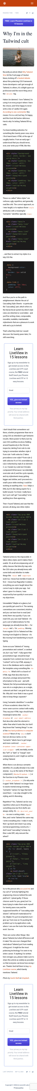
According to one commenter (14, 112)
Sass (25, 486)
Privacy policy (18, 1088)
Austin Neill (14, 978)
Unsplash (25, 978)
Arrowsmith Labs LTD (24, 1085)
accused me (25, 889)
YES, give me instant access (18, 401)
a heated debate (23, 78)
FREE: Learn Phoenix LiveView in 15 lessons (18, 22)
